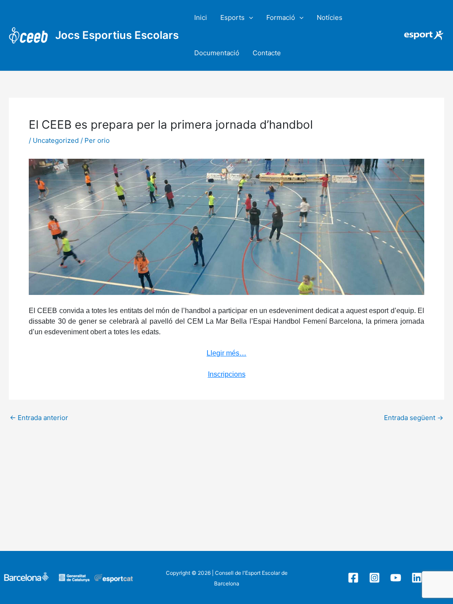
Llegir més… (226, 353)
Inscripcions (227, 374)
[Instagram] (374, 577)
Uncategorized (56, 140)
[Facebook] (353, 577)
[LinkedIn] (416, 577)
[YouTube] (395, 577)
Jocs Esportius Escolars (117, 35)
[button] (249, 17)
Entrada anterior (39, 417)
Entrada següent (413, 417)
